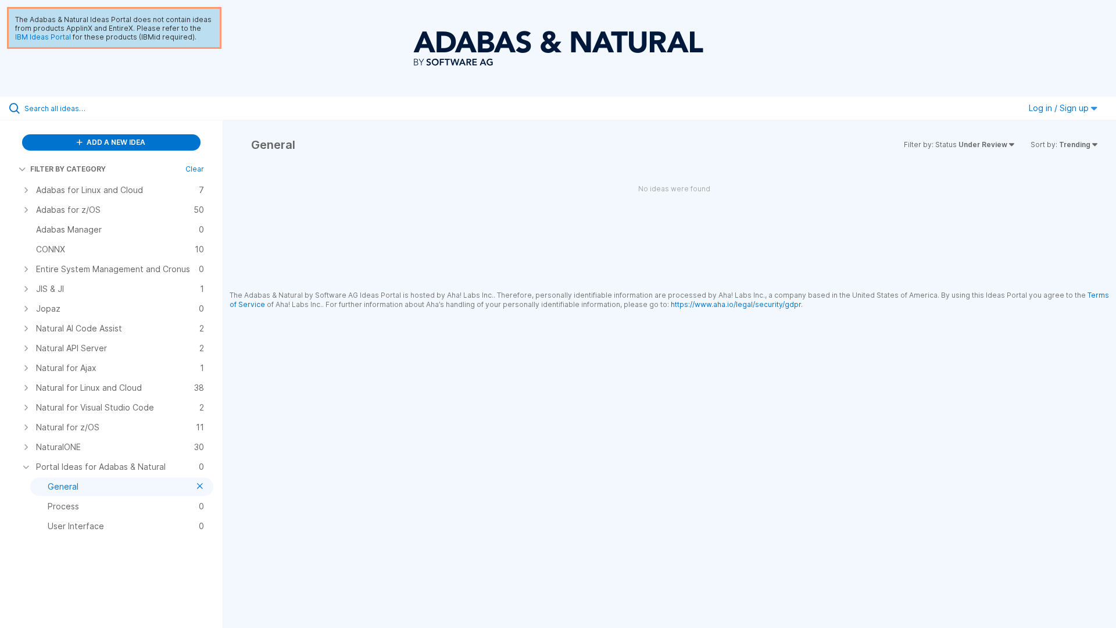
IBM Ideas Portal (43, 37)
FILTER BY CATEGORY (68, 169)
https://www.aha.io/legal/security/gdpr (736, 304)
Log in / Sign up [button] (1060, 108)
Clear (194, 169)
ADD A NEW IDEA (115, 142)
